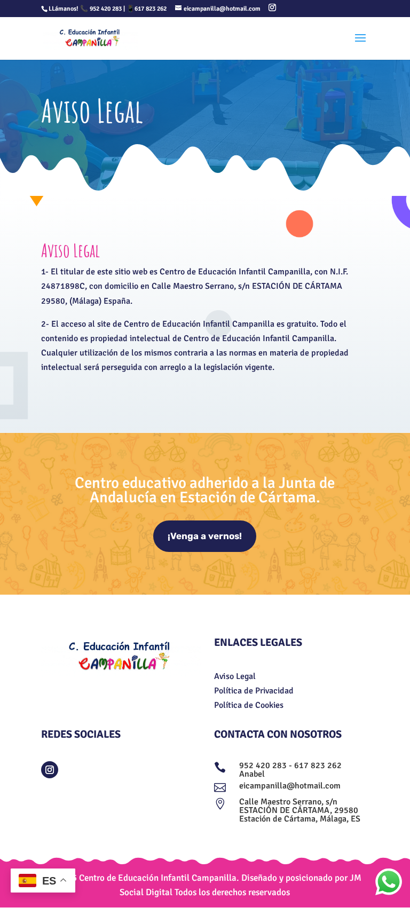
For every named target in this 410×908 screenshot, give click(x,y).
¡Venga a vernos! (205, 536)
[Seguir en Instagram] (49, 769)
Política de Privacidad (254, 690)
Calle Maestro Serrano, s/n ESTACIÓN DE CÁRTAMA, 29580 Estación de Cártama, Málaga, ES (299, 810)
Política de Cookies (248, 705)
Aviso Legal (235, 676)
